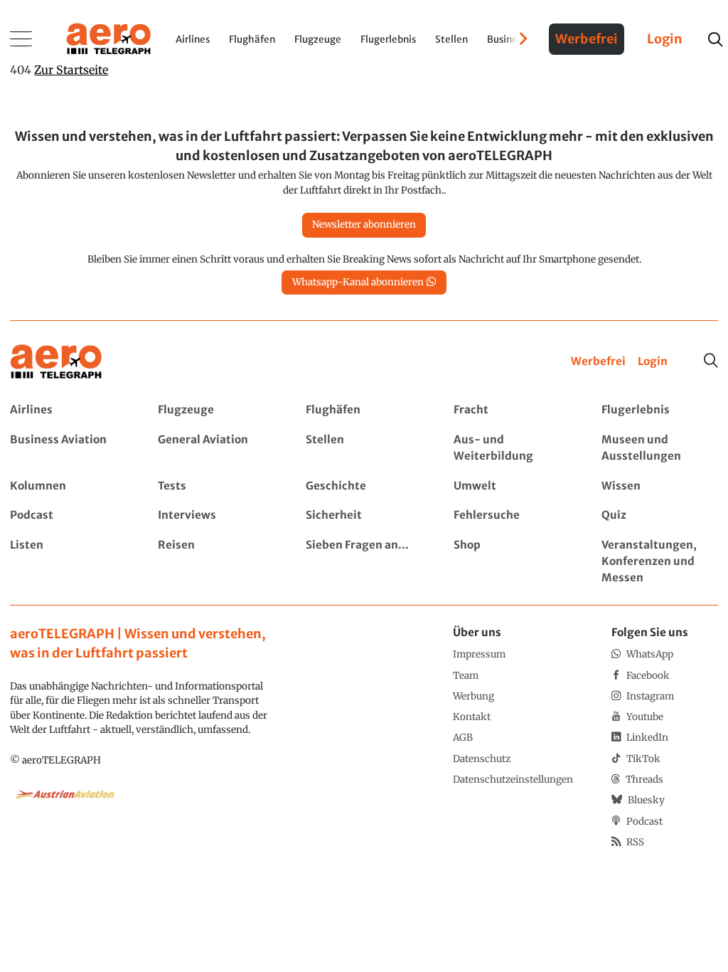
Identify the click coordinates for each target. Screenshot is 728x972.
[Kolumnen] (68, 486)
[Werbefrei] (598, 362)
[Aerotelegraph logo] (108, 37)
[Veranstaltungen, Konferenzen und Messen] (659, 561)
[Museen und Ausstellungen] (659, 448)
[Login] (653, 362)
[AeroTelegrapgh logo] (56, 362)
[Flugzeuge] (216, 410)
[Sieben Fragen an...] (364, 561)
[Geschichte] (364, 486)
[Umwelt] (511, 486)
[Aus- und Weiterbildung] (511, 448)
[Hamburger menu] (21, 39)
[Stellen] (364, 448)
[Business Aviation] (68, 448)
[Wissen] (659, 486)
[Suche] (711, 361)
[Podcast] (68, 515)
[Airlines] (68, 410)
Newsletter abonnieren (364, 224)
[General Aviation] (216, 448)
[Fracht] (511, 410)
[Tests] (216, 486)
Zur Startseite (71, 70)
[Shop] (511, 561)
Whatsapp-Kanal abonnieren (358, 282)
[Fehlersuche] (511, 515)
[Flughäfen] (364, 410)
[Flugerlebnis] (659, 410)
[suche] (714, 39)
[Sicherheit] (364, 515)
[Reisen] (216, 561)
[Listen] (68, 561)
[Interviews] (216, 515)
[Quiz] (659, 515)
